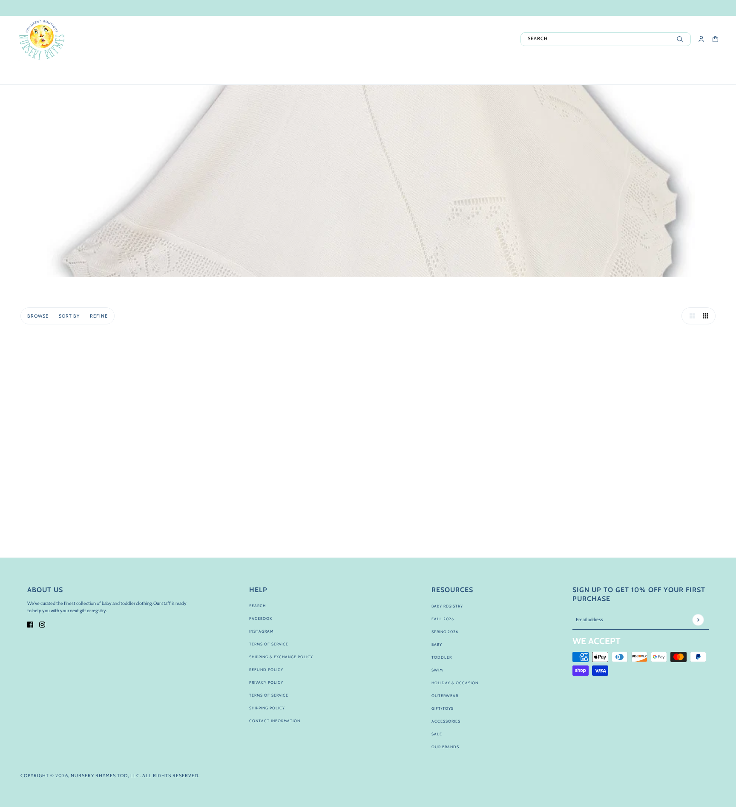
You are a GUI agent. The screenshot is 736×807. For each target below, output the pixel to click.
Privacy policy (266, 682)
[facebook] (30, 624)
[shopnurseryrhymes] (41, 39)
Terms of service (268, 695)
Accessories (445, 721)
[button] (690, 315)
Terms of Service (268, 644)
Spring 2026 (444, 631)
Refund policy (266, 669)
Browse (38, 316)
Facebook (260, 618)
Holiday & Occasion (454, 682)
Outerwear (444, 695)
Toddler (441, 657)
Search (257, 605)
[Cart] (715, 39)
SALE (436, 734)
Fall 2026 (442, 618)
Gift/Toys (442, 708)
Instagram (261, 631)
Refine (99, 316)
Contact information (274, 720)
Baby (436, 644)
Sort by (69, 316)
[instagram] (42, 624)
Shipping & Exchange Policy (281, 656)
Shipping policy (267, 708)
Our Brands (445, 746)
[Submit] (698, 619)
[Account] (701, 39)
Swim (437, 670)
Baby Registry (447, 606)
